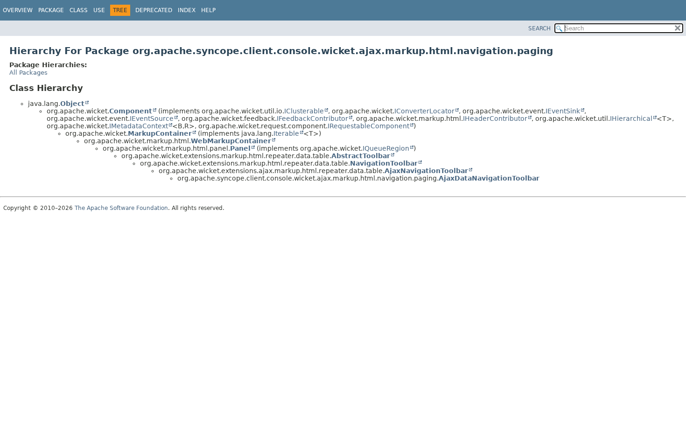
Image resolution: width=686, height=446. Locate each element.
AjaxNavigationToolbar (426, 170)
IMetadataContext (138, 126)
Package (51, 10)
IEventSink (563, 111)
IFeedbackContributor (312, 118)
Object (72, 103)
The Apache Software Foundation (121, 208)
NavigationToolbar (384, 163)
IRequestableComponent (368, 126)
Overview (18, 10)
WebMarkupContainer (231, 141)
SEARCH (539, 28)
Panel (240, 148)
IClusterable (304, 111)
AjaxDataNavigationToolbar (489, 178)
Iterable (286, 133)
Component (130, 111)
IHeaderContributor (495, 118)
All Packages (28, 72)
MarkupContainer (160, 133)
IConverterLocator (424, 111)
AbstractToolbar (360, 156)
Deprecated (153, 10)
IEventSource (152, 118)
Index (187, 10)
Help (208, 10)
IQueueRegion (386, 148)
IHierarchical (631, 118)
